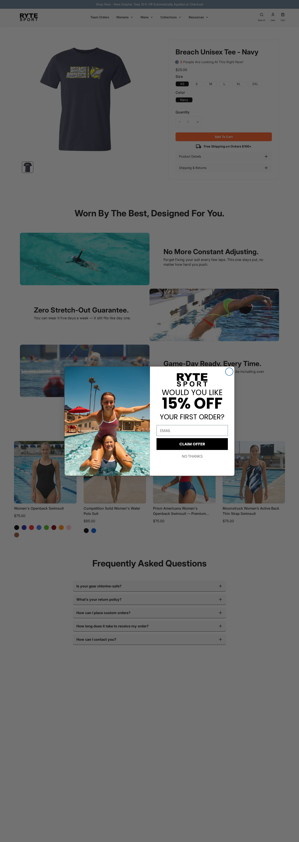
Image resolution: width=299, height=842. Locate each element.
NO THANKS (192, 456)
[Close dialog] (229, 371)
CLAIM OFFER (192, 444)
